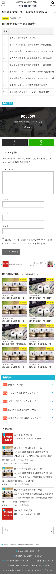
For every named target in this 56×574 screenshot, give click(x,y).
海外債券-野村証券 (23, 434)
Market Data (36, 565)
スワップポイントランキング (42, 560)
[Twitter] (28, 127)
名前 (5, 199)
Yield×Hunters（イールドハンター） (23, 570)
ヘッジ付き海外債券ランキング (16, 560)
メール (6, 212)
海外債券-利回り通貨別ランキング (37, 12)
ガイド (46, 565)
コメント (7, 169)
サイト (5, 226)
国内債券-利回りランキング (18, 565)
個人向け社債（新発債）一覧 (12, 12)
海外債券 (38, 438)
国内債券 (5, 18)
